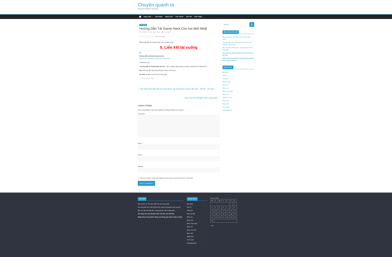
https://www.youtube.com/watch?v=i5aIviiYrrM (154, 58)
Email (140, 155)
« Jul (211, 225)
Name (140, 143)
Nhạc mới (226, 88)
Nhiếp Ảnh (226, 104)
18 (216, 214)
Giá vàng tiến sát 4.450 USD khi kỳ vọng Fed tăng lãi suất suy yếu (159, 207)
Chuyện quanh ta (156, 4)
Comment (141, 114)
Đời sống (159, 17)
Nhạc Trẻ (225, 94)
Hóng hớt (169, 17)
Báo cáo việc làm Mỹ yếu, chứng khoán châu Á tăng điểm (156, 210)
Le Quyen (158, 32)
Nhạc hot (225, 85)
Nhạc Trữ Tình (227, 97)
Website (140, 166)
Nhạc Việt (147, 17)
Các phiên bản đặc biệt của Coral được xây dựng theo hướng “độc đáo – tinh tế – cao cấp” (176, 89)
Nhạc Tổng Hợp (228, 91)
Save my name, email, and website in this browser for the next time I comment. (166, 178)
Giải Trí (189, 17)
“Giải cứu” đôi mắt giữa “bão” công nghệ (201, 98)
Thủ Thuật (179, 17)
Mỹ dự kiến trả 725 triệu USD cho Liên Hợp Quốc (154, 204)
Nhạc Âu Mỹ (226, 82)
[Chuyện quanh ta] (140, 17)
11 (216, 211)
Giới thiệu (198, 17)
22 (231, 214)
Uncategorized (227, 110)
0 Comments (167, 32)
